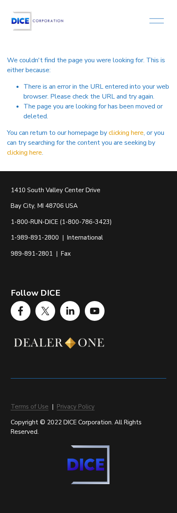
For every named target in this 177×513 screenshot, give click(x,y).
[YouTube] (95, 311)
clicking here (126, 132)
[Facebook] (20, 311)
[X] (45, 311)
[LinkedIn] (70, 311)
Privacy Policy (76, 406)
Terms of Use (30, 406)
